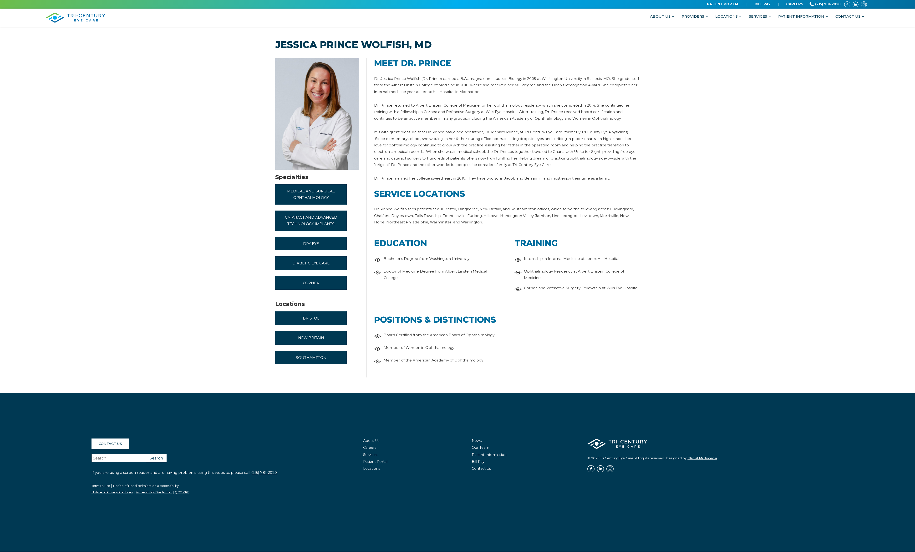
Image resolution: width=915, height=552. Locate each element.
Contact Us (847, 16)
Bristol (311, 318)
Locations (726, 16)
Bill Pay (478, 461)
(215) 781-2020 (264, 472)
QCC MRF (182, 492)
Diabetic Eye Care (311, 263)
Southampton (311, 357)
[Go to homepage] (75, 18)
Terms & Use (101, 486)
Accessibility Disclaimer (154, 492)
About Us (660, 16)
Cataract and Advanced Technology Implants (311, 220)
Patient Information (801, 16)
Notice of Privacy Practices (112, 492)
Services (758, 16)
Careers (369, 447)
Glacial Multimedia (702, 458)
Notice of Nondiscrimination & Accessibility (146, 486)
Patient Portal (375, 461)
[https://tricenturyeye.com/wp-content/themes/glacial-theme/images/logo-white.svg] (617, 444)
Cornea (311, 283)
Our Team (480, 447)
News (477, 441)
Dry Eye (311, 243)
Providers (693, 16)
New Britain (311, 337)
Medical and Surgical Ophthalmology (311, 194)
